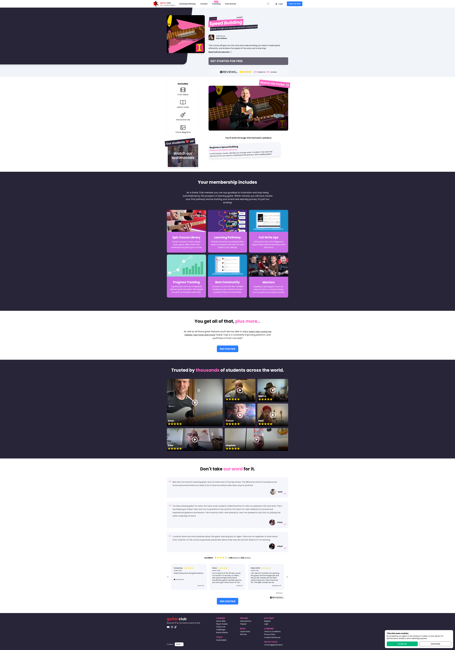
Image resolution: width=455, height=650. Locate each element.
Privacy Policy (269, 634)
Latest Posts (245, 631)
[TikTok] (175, 627)
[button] (248, 52)
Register (267, 621)
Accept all (402, 644)
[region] (227, 577)
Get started (227, 349)
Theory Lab (220, 627)
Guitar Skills (220, 621)
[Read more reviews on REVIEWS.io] (277, 597)
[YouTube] (168, 627)
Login (280, 4)
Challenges (220, 629)
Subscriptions (245, 621)
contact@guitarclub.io (273, 645)
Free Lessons (230, 4)
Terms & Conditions (272, 631)
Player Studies (222, 624)
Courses (203, 4)
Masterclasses (222, 632)
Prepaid (243, 624)
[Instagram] (172, 627)
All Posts (243, 634)
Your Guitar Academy (187, 623)
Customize (435, 644)
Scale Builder (221, 640)
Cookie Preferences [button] (272, 637)
